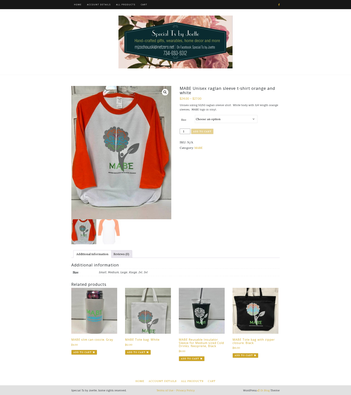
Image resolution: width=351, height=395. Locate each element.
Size (183, 119)
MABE (198, 148)
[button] (165, 92)
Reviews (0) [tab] (121, 254)
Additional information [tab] (92, 254)
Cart (144, 4)
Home (78, 4)
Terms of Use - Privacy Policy (175, 390)
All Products (125, 4)
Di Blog (265, 390)
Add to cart (202, 131)
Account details (99, 4)
